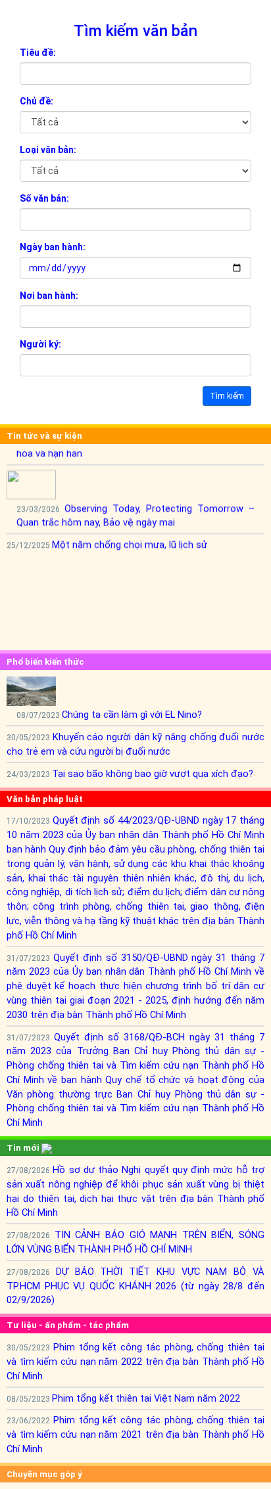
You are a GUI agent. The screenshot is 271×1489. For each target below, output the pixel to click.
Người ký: (40, 344)
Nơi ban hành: (49, 295)
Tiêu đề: (38, 52)
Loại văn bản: (48, 149)
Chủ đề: (36, 101)
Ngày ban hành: (53, 247)
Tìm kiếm (227, 396)
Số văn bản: (44, 198)
